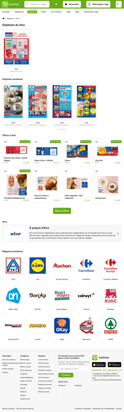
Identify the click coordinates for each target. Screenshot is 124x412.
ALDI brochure (43, 363)
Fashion (23, 395)
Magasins (32, 12)
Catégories (19, 12)
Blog (77, 12)
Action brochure (44, 367)
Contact (5, 372)
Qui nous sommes (8, 360)
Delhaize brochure (45, 384)
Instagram (78, 385)
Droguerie (24, 374)
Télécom (23, 392)
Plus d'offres (62, 210)
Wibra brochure (44, 392)
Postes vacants (7, 369)
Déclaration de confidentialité (103, 409)
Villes (68, 12)
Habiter (23, 388)
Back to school (25, 363)
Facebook (62, 385)
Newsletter (74, 4)
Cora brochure (43, 377)
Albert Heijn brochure (46, 374)
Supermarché (25, 399)
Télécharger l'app (100, 4)
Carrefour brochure (45, 381)
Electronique (24, 360)
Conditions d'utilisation (82, 409)
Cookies (119, 409)
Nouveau (6, 12)
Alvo (17, 18)
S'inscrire (65, 375)
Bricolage (23, 384)
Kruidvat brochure (44, 370)
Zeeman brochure (44, 388)
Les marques (56, 12)
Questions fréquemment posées (11, 364)
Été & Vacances (25, 370)
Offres (43, 12)
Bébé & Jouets (25, 367)
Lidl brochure (43, 360)
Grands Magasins (26, 377)
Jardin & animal (25, 381)
